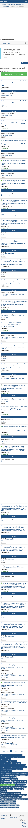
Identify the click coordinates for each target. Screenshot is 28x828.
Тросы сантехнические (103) (7, 789)
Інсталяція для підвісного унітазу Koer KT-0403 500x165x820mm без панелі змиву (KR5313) (13, 607)
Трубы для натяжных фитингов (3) (8, 803)
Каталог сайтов (4, 817)
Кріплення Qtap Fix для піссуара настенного (12, 567)
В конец (21, 751)
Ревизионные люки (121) (6, 771)
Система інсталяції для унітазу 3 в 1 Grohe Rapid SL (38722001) (14, 224)
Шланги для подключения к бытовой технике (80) (11, 797)
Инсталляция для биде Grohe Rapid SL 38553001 (13, 702)
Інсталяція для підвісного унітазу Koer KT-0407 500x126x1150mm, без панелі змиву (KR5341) (13, 450)
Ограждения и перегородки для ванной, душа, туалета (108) (13, 767)
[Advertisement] (14, 23)
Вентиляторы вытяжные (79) (19, 765)
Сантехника (6, 43)
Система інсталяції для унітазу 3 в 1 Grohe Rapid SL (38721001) (14, 410)
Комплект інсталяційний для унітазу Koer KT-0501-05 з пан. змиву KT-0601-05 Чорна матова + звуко (13, 647)
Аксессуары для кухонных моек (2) (8, 801)
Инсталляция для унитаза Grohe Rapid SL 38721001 (12, 367)
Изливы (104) (3, 791)
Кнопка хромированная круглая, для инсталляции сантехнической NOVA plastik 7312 (13, 430)
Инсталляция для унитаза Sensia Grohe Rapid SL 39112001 (14, 305)
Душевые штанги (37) (18, 789)
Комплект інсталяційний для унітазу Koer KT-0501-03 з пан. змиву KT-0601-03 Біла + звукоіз (13, 587)
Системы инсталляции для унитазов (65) (9, 807)
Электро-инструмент (7, 95)
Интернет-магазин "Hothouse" (9, 744)
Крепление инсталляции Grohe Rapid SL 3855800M (7, 326)
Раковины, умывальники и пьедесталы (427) (10, 757)
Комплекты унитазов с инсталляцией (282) (10, 805)
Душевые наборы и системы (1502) (18, 781)
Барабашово (4, 2)
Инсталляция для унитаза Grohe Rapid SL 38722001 (12, 283)
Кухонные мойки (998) (17, 755)
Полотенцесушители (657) (6, 765)
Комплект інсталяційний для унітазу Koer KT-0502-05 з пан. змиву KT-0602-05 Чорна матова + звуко (13, 509)
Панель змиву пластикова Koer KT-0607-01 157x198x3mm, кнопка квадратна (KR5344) (12, 549)
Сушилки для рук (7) (16, 763)
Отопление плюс (6, 521)
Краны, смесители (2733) (6, 755)
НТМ (3, 234)
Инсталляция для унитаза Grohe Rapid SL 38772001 (12, 720)
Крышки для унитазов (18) (6, 783)
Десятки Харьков (24, 825)
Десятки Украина (24, 822)
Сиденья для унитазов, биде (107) (8, 795)
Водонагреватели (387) (6, 763)
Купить (14, 91)
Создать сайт (4, 815)
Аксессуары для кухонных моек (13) (19, 787)
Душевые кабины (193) (6, 759)
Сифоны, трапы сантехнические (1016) (9, 779)
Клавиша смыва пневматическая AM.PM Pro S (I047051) (13, 84)
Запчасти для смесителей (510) (20, 783)
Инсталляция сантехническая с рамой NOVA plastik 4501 (12, 347)
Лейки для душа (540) (5, 781)
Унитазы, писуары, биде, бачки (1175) (9, 761)
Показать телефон (9, 93)
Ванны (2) (23, 757)
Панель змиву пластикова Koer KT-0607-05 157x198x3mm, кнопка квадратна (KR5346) (12, 263)
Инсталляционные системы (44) (8, 785)
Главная (3, 814)
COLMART (4, 358)
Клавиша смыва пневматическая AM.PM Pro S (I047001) (13, 104)
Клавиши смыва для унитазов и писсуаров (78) (11, 793)
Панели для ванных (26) (22, 795)
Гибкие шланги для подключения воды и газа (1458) (12, 769)
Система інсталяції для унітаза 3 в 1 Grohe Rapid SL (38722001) (14, 204)
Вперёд (16, 751)
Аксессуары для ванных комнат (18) (8, 777)
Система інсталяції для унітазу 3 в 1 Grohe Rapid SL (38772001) (14, 243)
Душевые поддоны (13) (21, 785)
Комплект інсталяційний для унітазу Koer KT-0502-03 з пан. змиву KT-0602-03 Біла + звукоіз (13, 529)
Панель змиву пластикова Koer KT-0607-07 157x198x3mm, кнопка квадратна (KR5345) (12, 626)
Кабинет (3, 818)
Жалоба (3, 97)
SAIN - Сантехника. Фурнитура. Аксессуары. (13, 215)
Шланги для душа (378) (6, 787)
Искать (25, 63)
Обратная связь (14, 817)
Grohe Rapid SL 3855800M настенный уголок (12, 737)
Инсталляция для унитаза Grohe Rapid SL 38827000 (12, 389)
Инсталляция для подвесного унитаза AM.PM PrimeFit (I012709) (13, 124)
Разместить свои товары (14, 74)
